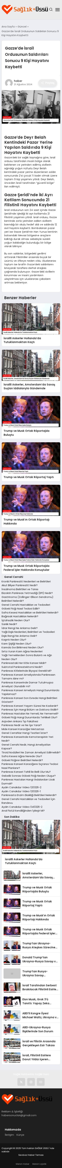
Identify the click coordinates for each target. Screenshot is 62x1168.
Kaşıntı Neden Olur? (14, 639)
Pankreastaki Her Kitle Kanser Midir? (24, 663)
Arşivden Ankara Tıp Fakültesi (20, 721)
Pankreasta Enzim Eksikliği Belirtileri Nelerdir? (29, 795)
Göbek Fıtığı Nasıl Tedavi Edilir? (21, 608)
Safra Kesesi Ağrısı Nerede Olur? (22, 756)
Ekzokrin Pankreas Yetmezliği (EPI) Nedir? (27, 593)
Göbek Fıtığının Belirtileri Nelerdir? (22, 760)
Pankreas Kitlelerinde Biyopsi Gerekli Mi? (26, 671)
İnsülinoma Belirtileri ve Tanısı (20, 589)
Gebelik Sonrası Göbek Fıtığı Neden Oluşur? (29, 776)
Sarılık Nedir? (9, 624)
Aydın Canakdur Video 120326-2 (21, 787)
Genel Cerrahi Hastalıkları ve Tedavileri (26, 605)
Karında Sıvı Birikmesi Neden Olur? (23, 647)
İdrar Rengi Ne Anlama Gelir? (20, 628)
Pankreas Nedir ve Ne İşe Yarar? (22, 725)
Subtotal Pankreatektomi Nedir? (22, 667)
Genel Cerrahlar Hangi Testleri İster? (25, 733)
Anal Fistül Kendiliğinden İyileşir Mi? (23, 810)
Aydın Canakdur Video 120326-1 (21, 791)
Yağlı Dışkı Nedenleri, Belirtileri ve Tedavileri (28, 632)
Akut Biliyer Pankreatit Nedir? (20, 585)
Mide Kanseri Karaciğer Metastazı (23, 729)
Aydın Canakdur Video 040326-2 (22, 807)
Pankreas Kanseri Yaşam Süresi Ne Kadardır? (30, 706)
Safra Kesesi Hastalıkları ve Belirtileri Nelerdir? (30, 612)
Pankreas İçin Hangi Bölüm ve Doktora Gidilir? (30, 709)
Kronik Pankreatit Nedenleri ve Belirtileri (26, 581)
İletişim (9, 1135)
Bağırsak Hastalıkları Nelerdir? (20, 616)
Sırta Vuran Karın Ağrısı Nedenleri (22, 651)
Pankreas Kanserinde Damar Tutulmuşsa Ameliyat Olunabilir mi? (27, 684)
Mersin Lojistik (39, 1163)
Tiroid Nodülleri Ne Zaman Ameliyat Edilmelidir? (31, 752)
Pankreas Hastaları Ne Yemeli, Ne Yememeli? (30, 713)
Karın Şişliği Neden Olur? (16, 643)
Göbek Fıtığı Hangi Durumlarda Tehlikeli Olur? (29, 717)
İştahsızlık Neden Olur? (16, 620)
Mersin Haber (22, 1163)
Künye (20, 1135)
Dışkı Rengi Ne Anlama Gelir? (19, 636)
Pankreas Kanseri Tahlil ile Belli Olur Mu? (26, 772)
